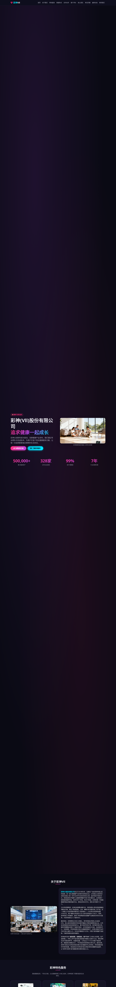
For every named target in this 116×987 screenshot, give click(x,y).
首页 (39, 3)
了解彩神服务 (36, 448)
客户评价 (73, 3)
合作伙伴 (66, 3)
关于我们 (45, 3)
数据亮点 (59, 3)
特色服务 (52, 3)
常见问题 (87, 3)
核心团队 (80, 3)
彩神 (16, 2)
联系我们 (102, 3)
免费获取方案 (19, 448)
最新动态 (95, 3)
